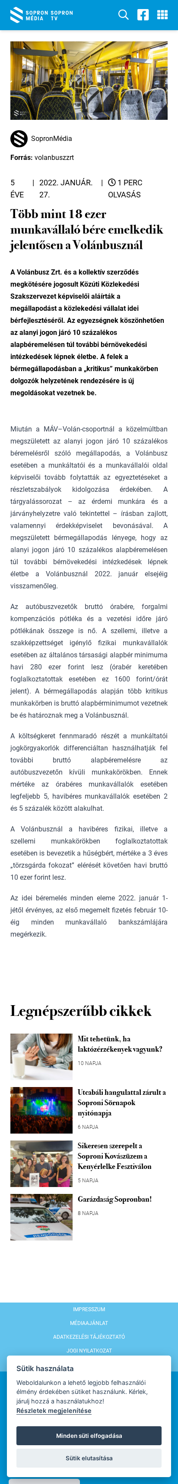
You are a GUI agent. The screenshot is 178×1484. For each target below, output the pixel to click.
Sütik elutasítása (89, 1458)
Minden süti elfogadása (89, 1435)
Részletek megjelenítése (54, 1410)
